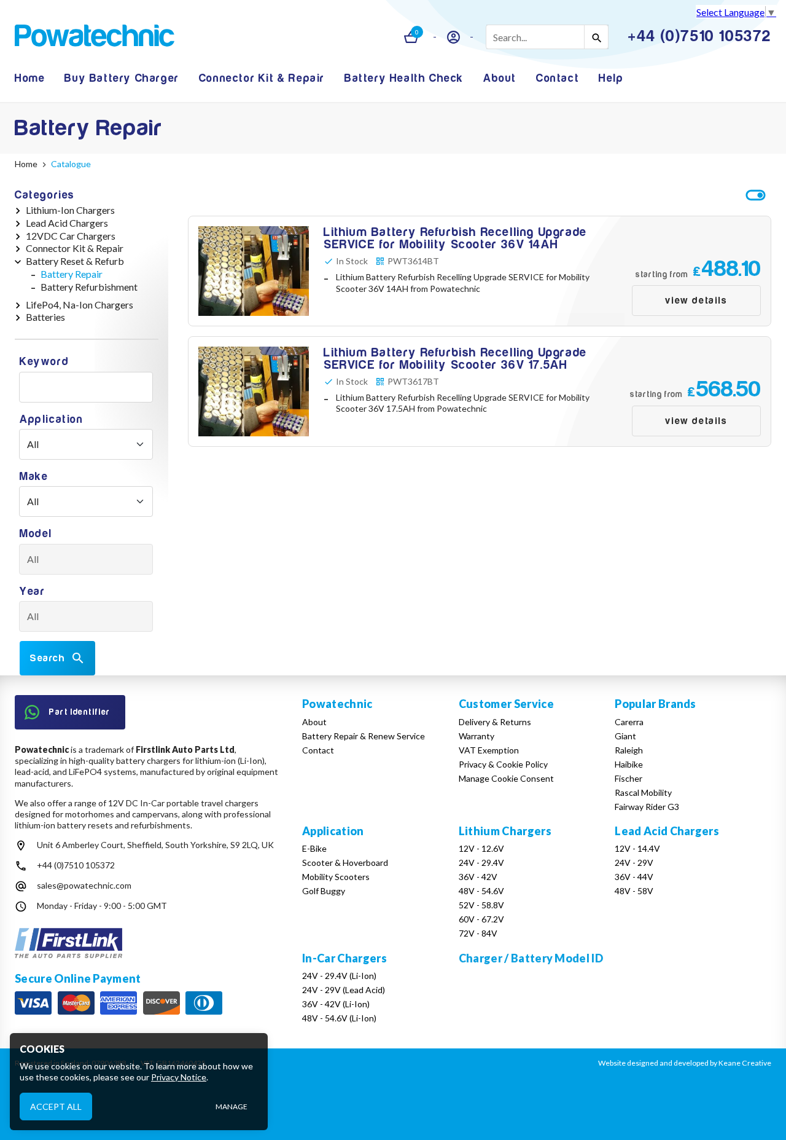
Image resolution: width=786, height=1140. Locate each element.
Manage (231, 1106)
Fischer (628, 778)
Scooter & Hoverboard (345, 862)
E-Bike (314, 848)
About (499, 78)
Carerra (629, 722)
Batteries (45, 317)
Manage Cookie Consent (506, 778)
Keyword (44, 362)
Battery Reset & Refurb (75, 261)
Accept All (56, 1106)
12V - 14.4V (637, 848)
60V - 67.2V (481, 919)
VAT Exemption (489, 750)
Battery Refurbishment (89, 287)
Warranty (476, 736)
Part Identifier (80, 712)
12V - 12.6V (481, 848)
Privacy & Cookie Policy (503, 764)
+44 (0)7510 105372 (76, 865)
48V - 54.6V (481, 891)
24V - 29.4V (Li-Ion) (339, 975)
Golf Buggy (323, 891)
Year (32, 591)
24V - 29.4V (481, 862)
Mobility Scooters (336, 876)
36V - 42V (478, 876)
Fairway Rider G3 (647, 806)
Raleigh (629, 750)
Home (30, 78)
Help (611, 78)
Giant (625, 736)
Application (52, 419)
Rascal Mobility (643, 792)
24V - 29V (634, 862)
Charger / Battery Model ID (531, 958)
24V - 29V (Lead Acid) (343, 990)
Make (34, 476)
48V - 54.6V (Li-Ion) (339, 1018)
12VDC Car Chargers (70, 236)
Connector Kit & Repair (262, 78)
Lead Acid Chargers (67, 223)
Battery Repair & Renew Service (363, 736)
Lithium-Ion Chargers (70, 210)
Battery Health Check (404, 78)
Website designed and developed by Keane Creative (684, 1062)
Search (47, 658)
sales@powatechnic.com (84, 885)
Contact (557, 78)
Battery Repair (72, 274)
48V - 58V (634, 891)
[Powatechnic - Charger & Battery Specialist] (94, 37)
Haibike (629, 764)
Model (36, 534)
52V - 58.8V (481, 905)
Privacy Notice (178, 1077)
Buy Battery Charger (121, 78)
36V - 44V (634, 876)
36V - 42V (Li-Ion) (336, 1004)
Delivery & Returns (495, 722)
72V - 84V (478, 933)
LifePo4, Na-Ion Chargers (79, 304)
